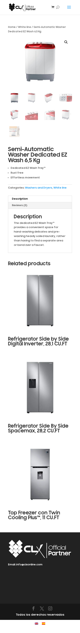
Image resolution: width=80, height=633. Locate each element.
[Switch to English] (36, 623)
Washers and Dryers (38, 187)
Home (12, 27)
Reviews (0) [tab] (19, 205)
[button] (66, 42)
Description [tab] (20, 198)
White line (24, 27)
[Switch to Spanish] (43, 623)
